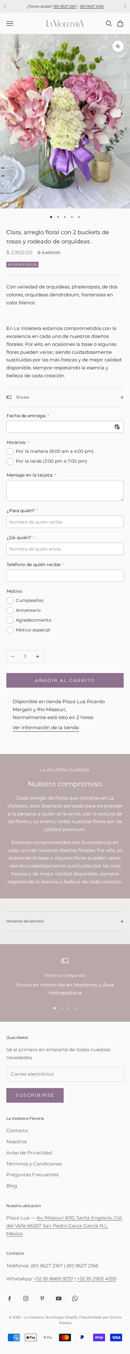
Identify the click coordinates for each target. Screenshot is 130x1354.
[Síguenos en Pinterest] (42, 1298)
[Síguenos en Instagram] (26, 1298)
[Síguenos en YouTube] (59, 1298)
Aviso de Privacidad (29, 1153)
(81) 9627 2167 (65, 6)
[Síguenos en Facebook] (9, 1298)
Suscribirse (35, 1095)
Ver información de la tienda (46, 727)
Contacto (17, 1130)
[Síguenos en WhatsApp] (75, 1298)
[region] (65, 977)
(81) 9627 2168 (91, 6)
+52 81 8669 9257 (53, 1279)
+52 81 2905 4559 (96, 1279)
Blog (11, 1186)
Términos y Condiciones (34, 1164)
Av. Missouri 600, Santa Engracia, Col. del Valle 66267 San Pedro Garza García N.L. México (64, 1226)
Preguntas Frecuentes (32, 1175)
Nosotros (16, 1142)
